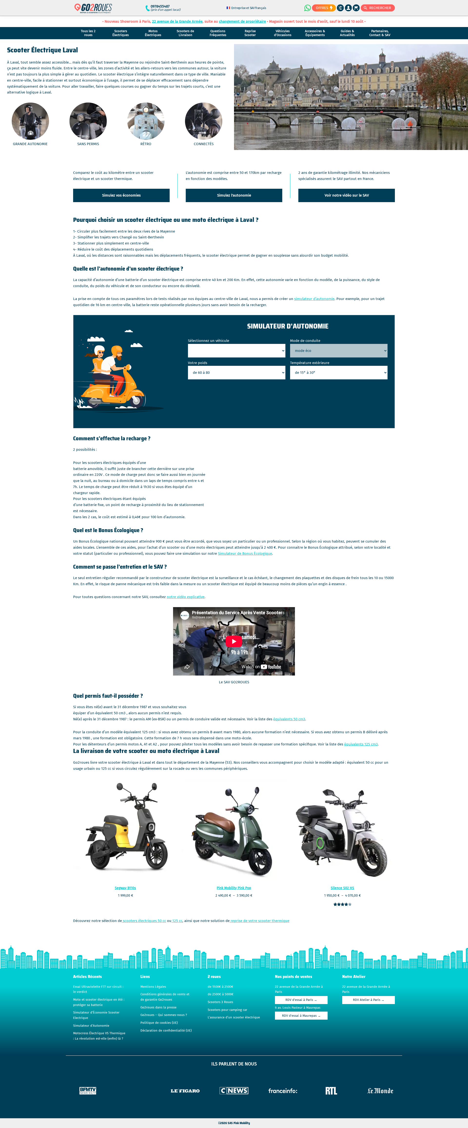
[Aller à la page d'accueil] (93, 10)
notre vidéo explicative (186, 597)
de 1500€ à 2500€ (220, 987)
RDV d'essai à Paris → (301, 1000)
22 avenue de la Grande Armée (177, 21)
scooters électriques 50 (142, 921)
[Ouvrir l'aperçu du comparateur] (340, 7)
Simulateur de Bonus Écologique (245, 553)
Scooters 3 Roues (220, 1002)
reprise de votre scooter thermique (259, 921)
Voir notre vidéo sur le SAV (347, 195)
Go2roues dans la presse (158, 1007)
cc (164, 921)
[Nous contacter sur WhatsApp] (307, 7)
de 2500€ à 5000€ (221, 994)
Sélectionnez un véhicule (208, 340)
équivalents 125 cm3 (361, 744)
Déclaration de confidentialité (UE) (166, 1031)
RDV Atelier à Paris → (368, 1000)
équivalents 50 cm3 (289, 719)
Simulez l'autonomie (234, 195)
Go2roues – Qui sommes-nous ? (163, 1015)
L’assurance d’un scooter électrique (234, 1017)
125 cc (176, 921)
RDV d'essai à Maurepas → (301, 1016)
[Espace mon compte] (348, 7)
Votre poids (197, 363)
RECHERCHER (380, 8)
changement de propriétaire (242, 21)
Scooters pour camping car (227, 1010)
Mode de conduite (305, 340)
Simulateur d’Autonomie (91, 1026)
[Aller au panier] (356, 7)
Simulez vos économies (121, 195)
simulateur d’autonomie (314, 299)
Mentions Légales (153, 987)
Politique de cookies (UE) (159, 1023)
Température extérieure (309, 363)
